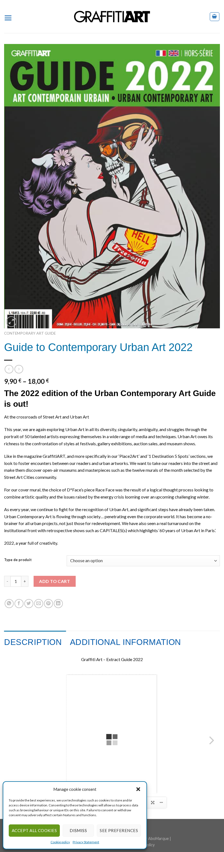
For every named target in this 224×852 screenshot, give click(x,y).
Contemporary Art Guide (30, 333)
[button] (138, 789)
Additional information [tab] (125, 642)
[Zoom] (11, 321)
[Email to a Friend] (38, 603)
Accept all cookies (34, 830)
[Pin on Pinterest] (48, 603)
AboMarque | (159, 838)
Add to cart (54, 581)
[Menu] (10, 16)
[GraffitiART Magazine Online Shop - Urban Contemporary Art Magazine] (112, 16)
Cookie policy (60, 842)
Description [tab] (33, 642)
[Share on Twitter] (28, 603)
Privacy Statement (86, 842)
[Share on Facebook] (18, 603)
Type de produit (18, 560)
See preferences (119, 830)
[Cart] (215, 16)
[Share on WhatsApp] (9, 603)
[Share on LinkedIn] (58, 603)
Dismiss (78, 830)
